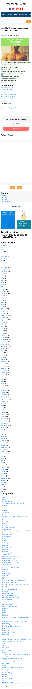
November (4, 256)
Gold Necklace (6, 564)
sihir (3, 645)
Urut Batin (5, 675)
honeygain (5, 575)
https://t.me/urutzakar (7, 99)
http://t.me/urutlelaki (7, 90)
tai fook (4, 660)
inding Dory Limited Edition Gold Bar (13, 581)
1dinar (4, 498)
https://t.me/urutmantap (8, 92)
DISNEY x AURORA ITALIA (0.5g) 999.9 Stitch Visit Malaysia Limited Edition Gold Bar (16, 532)
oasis (3, 601)
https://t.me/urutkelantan (8, 96)
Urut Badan (5, 671)
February (3, 287)
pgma (4, 610)
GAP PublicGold (7, 553)
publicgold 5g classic (8, 625)
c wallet (4, 524)
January (3, 289)
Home (3, 14)
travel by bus (6, 664)
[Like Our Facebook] (10, 8)
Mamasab (5, 592)
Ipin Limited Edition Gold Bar (11, 582)
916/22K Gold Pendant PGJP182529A (13, 503)
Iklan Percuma (6, 579)
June (2, 250)
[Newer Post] (12, 187)
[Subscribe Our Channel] (21, 8)
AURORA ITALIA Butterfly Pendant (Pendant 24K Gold (22, 224)
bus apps (5, 522)
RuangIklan (5, 634)
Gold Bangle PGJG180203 (9, 559)
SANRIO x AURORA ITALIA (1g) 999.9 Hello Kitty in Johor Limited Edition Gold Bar (16, 641)
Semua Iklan (6, 201)
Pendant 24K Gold (7, 605)
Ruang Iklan (5, 630)
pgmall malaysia (7, 614)
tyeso (4, 665)
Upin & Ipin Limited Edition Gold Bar (13, 667)
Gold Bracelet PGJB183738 (10, 562)
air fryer (4, 509)
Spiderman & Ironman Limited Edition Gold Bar (16, 654)
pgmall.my (5, 616)
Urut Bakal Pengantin (8, 673)
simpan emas (6, 649)
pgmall (4, 612)
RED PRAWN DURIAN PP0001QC (11, 627)
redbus (4, 629)
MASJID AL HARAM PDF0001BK (11, 597)
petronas (5, 608)
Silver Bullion (6, 647)
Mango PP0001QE (7, 594)
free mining (5, 549)
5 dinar (4, 500)
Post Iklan (5, 197)
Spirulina (5, 656)
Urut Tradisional (7, 678)
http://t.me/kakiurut (7, 87)
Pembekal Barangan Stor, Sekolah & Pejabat (8, 214)
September (4, 271)
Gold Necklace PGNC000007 (10, 568)
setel (3, 643)
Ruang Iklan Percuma (8, 632)
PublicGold (5, 623)
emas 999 (5, 546)
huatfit (4, 577)
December (4, 254)
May (2, 252)
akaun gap (5, 512)
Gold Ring (5, 570)
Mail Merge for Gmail (12, 108)
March (3, 263)
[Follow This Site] (17, 8)
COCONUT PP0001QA (8, 527)
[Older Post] (19, 187)
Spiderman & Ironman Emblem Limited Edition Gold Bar (16, 652)
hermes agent (6, 573)
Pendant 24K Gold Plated (9, 606)
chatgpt (4, 525)
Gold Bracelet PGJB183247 (10, 560)
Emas (4, 542)
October (3, 258)
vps (3, 680)
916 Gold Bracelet (7, 501)
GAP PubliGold (6, 555)
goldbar (4, 571)
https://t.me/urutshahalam (9, 94)
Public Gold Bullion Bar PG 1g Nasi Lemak (14, 621)
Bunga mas (5, 520)
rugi (3, 636)
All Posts (4, 199)
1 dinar (4, 496)
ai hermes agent (7, 507)
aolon (4, 514)
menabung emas (7, 599)
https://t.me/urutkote (7, 101)
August (3, 245)
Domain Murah (6, 536)
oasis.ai (4, 603)
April (2, 261)
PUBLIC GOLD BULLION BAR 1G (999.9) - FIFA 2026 (15, 619)
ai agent (4, 505)
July (2, 247)
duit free (4, 538)
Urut (3, 669)
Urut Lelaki (5, 677)
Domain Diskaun (7, 535)
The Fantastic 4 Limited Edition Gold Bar (14, 662)
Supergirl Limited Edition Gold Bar (12, 658)
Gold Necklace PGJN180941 (10, 566)
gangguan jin (6, 551)
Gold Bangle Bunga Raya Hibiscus (12, 557)
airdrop (4, 511)
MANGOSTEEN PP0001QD (10, 595)
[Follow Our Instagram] (14, 8)
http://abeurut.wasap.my (16, 83)
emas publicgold (7, 547)
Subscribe (16, 129)
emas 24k (5, 544)
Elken (4, 540)
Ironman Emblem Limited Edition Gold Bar (15, 584)
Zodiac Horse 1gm (7, 682)
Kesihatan (5, 586)
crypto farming (7, 529)
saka (3, 638)
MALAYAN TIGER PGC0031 (10, 590)
